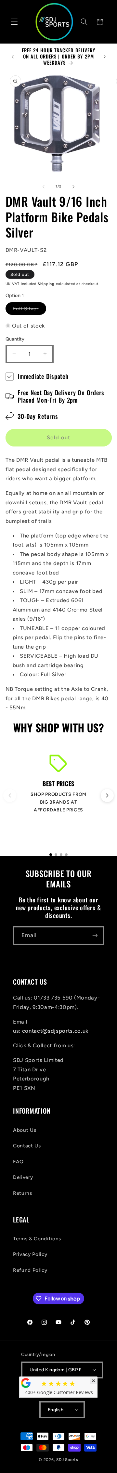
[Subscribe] (95, 935)
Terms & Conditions (37, 1238)
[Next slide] (107, 795)
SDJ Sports (67, 1459)
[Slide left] (43, 186)
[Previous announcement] (13, 56)
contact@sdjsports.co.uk (55, 1030)
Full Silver (29, 310)
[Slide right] (73, 186)
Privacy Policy (30, 1254)
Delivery (23, 1177)
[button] (14, 22)
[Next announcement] (105, 56)
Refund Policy (30, 1270)
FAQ (18, 1161)
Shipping (46, 284)
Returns (22, 1193)
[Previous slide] (9, 795)
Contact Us (27, 1146)
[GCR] (26, 1383)
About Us (24, 1130)
